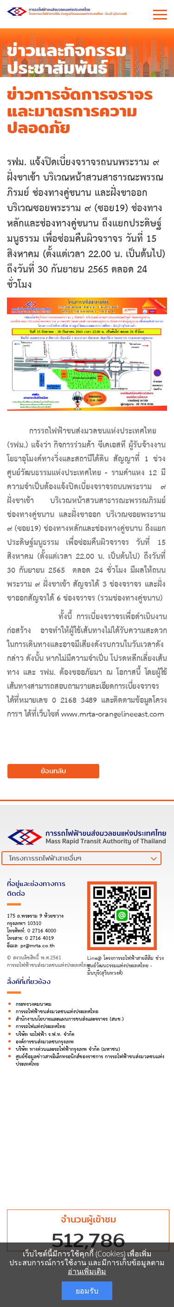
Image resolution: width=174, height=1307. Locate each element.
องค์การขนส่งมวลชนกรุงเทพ (45, 1042)
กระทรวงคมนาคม (34, 1004)
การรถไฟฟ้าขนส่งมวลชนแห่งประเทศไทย (57, 1012)
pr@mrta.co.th (37, 946)
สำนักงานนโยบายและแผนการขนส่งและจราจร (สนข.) (70, 1019)
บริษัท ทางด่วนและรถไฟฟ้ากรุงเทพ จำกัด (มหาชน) (68, 1049)
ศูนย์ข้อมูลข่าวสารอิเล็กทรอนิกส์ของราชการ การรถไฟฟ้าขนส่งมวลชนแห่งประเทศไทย (90, 1060)
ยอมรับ (87, 1291)
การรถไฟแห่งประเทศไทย (40, 1027)
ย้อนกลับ (53, 771)
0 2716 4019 (39, 938)
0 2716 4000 (41, 931)
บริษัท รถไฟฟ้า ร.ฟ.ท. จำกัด (45, 1034)
